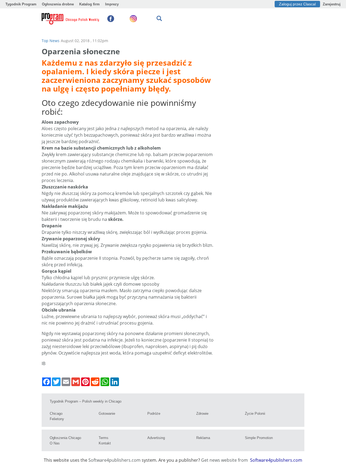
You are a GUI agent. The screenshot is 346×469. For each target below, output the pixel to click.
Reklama (203, 438)
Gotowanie (107, 413)
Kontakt (105, 443)
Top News (50, 40)
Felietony (57, 419)
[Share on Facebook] (46, 381)
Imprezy (112, 4)
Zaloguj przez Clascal (297, 4)
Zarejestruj (332, 4)
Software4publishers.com (114, 460)
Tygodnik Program (20, 4)
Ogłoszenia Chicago (65, 438)
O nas (55, 443)
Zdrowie (202, 413)
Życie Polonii (255, 413)
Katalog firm (89, 4)
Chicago (56, 413)
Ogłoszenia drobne (58, 4)
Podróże (153, 413)
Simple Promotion (259, 438)
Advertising (156, 438)
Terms (103, 438)
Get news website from (225, 460)
